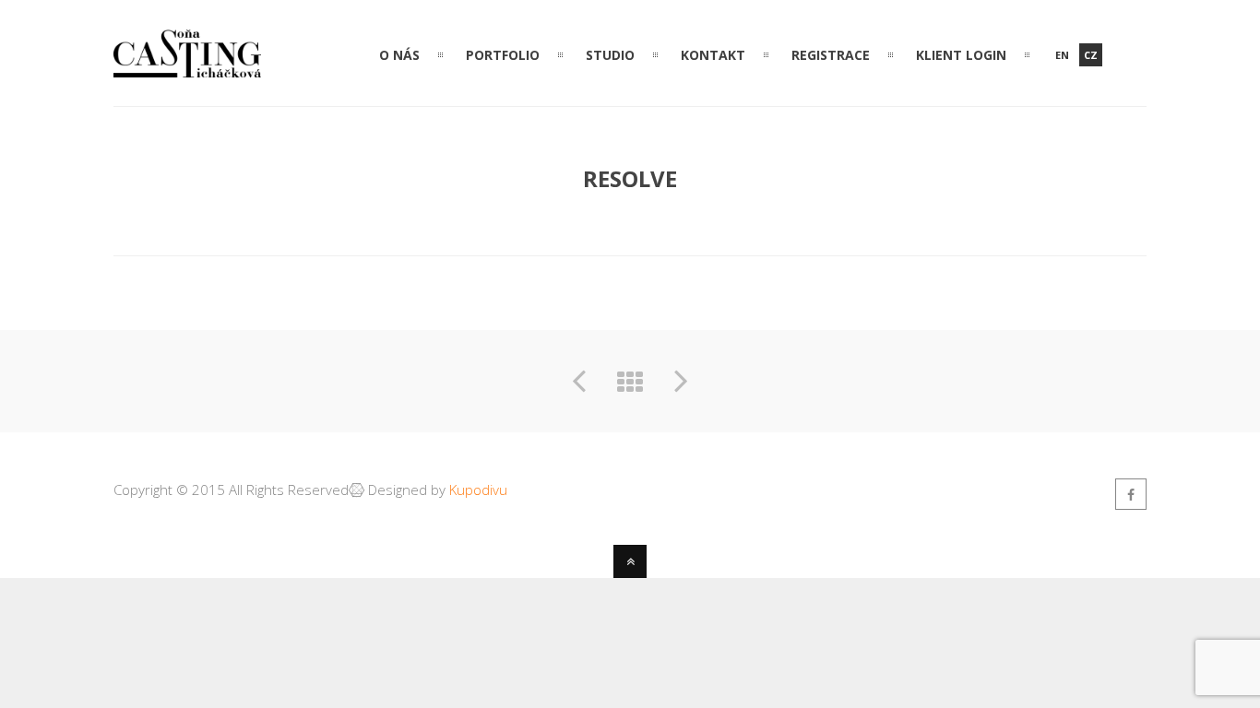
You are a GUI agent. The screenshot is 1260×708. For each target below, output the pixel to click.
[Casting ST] (187, 65)
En (1062, 55)
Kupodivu (478, 489)
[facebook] (1131, 494)
